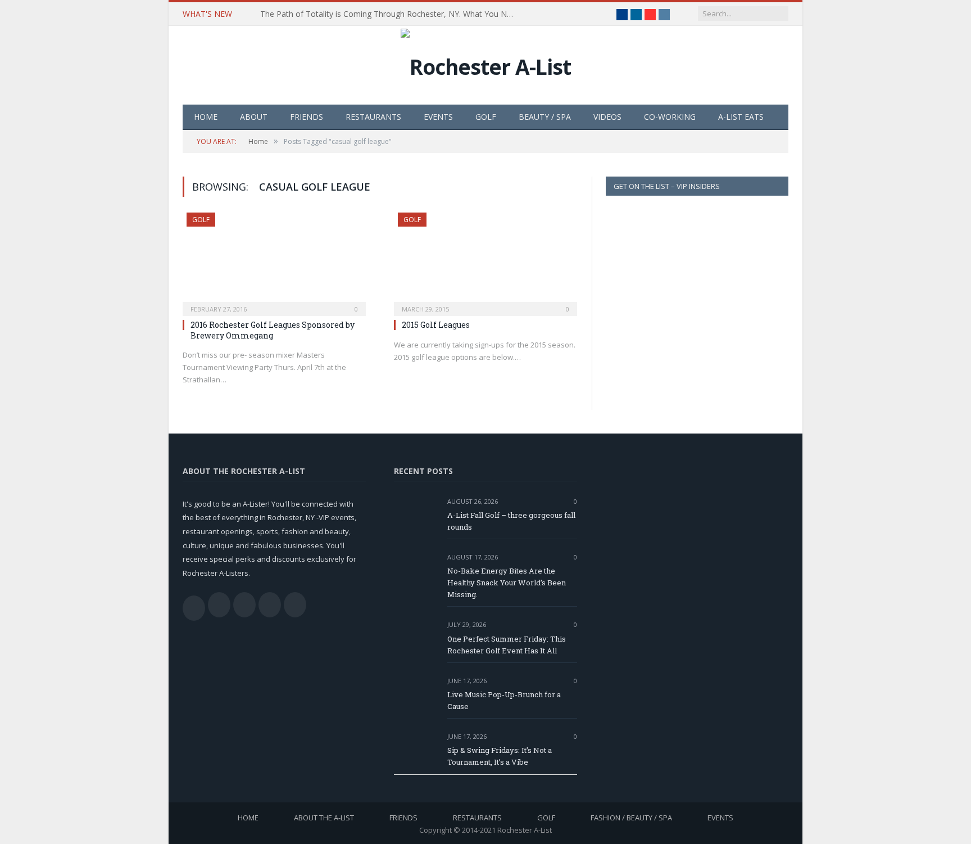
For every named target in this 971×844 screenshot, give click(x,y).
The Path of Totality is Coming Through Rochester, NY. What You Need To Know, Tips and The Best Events (389, 14)
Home (205, 116)
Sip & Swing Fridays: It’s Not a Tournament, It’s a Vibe (499, 756)
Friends (306, 116)
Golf (485, 116)
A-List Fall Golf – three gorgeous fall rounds (511, 521)
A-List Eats (741, 116)
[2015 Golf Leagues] (485, 261)
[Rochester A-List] (486, 63)
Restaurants (373, 116)
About (253, 116)
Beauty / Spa (545, 116)
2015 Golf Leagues (436, 324)
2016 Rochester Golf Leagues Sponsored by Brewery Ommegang (272, 329)
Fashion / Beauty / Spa (631, 818)
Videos (607, 116)
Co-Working (670, 116)
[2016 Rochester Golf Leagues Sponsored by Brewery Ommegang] (274, 261)
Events (438, 116)
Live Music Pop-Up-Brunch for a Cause (504, 700)
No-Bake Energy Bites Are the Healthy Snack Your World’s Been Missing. (506, 582)
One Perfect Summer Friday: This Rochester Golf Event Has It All (506, 645)
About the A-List (324, 818)
